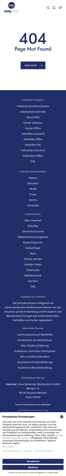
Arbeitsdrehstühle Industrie (33, 106)
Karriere (33, 281)
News (33, 253)
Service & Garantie (33, 231)
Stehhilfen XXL (33, 144)
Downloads (32, 270)
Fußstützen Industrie (33, 150)
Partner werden (33, 259)
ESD (33, 161)
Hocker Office (33, 128)
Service (33, 200)
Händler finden (33, 264)
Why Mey (33, 226)
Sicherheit (33, 205)
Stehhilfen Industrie (33, 133)
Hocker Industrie (33, 122)
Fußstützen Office (33, 155)
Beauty (33, 178)
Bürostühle (33, 117)
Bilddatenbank (33, 275)
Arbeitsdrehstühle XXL (33, 111)
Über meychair (33, 220)
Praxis (33, 194)
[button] (60, 7)
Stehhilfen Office (33, 139)
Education (33, 183)
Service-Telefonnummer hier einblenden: (33, 404)
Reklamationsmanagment (33, 237)
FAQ (33, 286)
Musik (33, 189)
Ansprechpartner (33, 242)
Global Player (33, 248)
